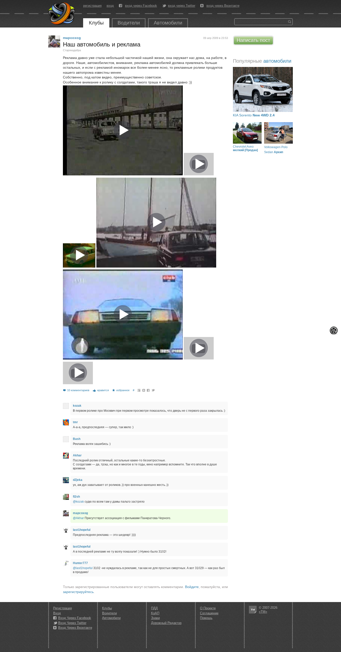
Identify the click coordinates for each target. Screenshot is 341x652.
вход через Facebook (141, 5)
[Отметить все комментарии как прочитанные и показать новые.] (334, 330)
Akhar (77, 455)
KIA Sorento (254, 115)
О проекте (208, 608)
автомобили (277, 61)
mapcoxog (72, 38)
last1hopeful (81, 530)
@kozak (78, 501)
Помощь (206, 618)
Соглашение (209, 613)
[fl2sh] (66, 497)
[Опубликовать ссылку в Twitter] (153, 390)
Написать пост (253, 40)
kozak (77, 405)
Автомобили (168, 22)
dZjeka (77, 480)
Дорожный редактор (166, 623)
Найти (289, 21)
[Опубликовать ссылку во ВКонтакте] (144, 390)
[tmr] (66, 422)
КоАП (155, 613)
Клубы (96, 22)
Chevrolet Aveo (245, 148)
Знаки (155, 618)
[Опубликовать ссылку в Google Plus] (139, 390)
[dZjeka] (66, 480)
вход (110, 5)
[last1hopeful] (66, 530)
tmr (75, 422)
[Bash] (66, 439)
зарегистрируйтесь (78, 592)
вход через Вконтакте (222, 5)
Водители (129, 22)
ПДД (154, 608)
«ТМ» (263, 612)
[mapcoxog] (54, 41)
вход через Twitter (181, 5)
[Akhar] (66, 456)
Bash (76, 439)
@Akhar (78, 518)
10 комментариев (78, 390)
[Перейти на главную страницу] (62, 13)
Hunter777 (80, 563)
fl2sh (76, 496)
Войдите (192, 587)
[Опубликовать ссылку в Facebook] (148, 390)
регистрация (92, 5)
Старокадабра (72, 50)
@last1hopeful (83, 568)
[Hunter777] (66, 563)
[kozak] (66, 406)
